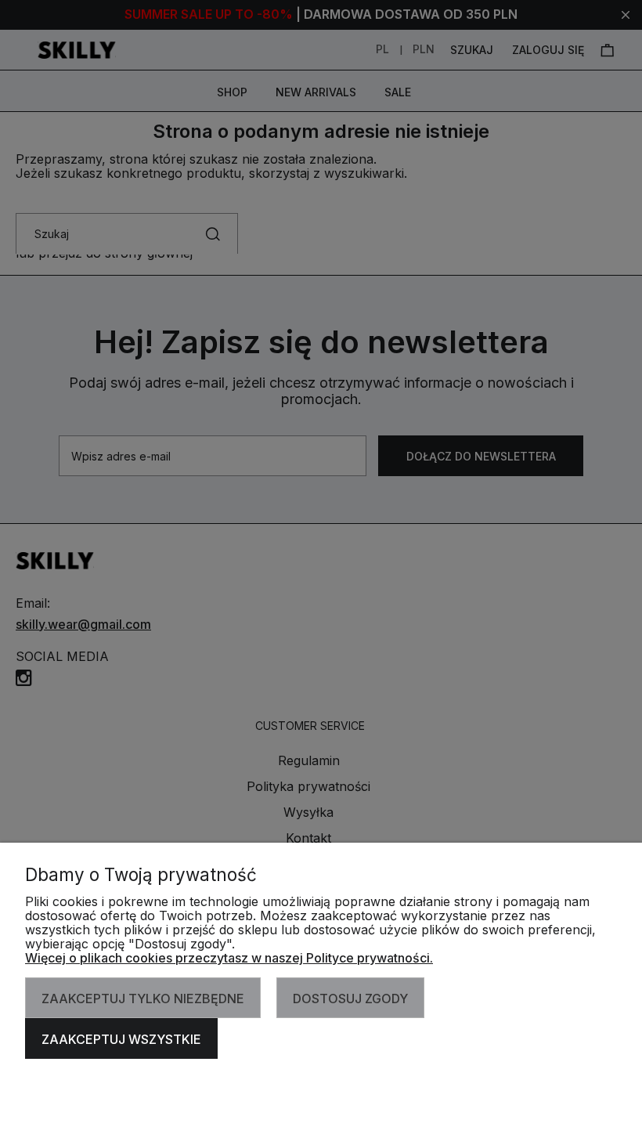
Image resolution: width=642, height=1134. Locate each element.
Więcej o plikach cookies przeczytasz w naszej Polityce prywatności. (229, 958)
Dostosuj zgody (350, 998)
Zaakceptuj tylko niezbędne (142, 998)
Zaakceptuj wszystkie (121, 1039)
